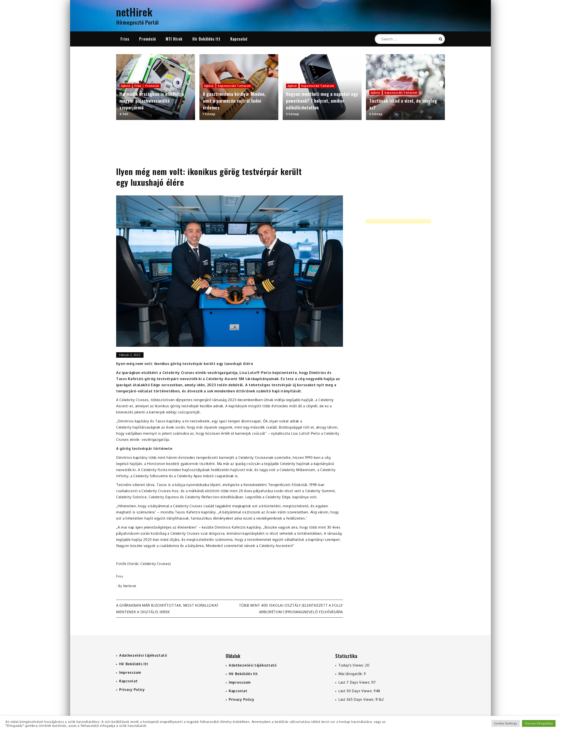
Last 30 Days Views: (356, 691)
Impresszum (130, 672)
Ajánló (125, 86)
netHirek (134, 12)
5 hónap (376, 114)
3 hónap (292, 114)
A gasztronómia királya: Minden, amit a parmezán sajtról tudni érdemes (234, 101)
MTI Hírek (174, 39)
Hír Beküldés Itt (206, 39)
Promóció (147, 39)
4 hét (124, 114)
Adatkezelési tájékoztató (143, 655)
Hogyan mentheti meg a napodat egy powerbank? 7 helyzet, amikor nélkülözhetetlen (322, 101)
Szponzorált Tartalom (234, 86)
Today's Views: (351, 665)
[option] (155, 87)
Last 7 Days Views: (354, 682)
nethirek (130, 586)
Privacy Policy (132, 689)
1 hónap (209, 114)
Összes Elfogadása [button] (539, 723)
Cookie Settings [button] (505, 723)
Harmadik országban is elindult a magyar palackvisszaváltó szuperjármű (151, 101)
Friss (125, 39)
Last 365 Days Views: (357, 699)
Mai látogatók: (351, 674)
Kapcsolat (239, 39)
